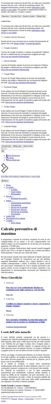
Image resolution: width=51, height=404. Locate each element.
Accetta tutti (6, 146)
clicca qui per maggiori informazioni (15, 56)
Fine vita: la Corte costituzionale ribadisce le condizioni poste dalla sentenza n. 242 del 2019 (25, 289)
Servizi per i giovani (19, 209)
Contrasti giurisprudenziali (16, 327)
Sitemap (14, 399)
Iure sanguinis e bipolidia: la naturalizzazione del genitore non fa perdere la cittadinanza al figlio (26, 321)
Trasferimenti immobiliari (21, 203)
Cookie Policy (29, 399)
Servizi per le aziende (19, 207)
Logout (11, 158)
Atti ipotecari (16, 205)
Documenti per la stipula (15, 218)
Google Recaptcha (33, 43)
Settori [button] (9, 201)
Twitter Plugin (9, 107)
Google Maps (9, 74)
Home (8, 185)
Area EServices (14, 155)
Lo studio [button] (10, 187)
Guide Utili (10, 216)
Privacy (20, 399)
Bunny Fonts (19, 43)
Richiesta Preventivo (19, 198)
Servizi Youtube (10, 61)
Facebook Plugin (10, 87)
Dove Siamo (16, 223)
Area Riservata (14, 160)
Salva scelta (28, 146)
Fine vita (9, 295)
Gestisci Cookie (28, 16)
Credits (3, 401)
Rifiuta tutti (17, 146)
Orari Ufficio (16, 192)
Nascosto (5, 16)
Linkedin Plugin (10, 126)
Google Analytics (11, 48)
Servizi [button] (9, 196)
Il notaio (14, 190)
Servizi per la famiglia (19, 212)
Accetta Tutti (16, 16)
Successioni (15, 214)
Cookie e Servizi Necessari (14, 37)
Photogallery (16, 194)
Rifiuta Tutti (41, 16)
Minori (8, 311)
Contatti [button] (9, 221)
